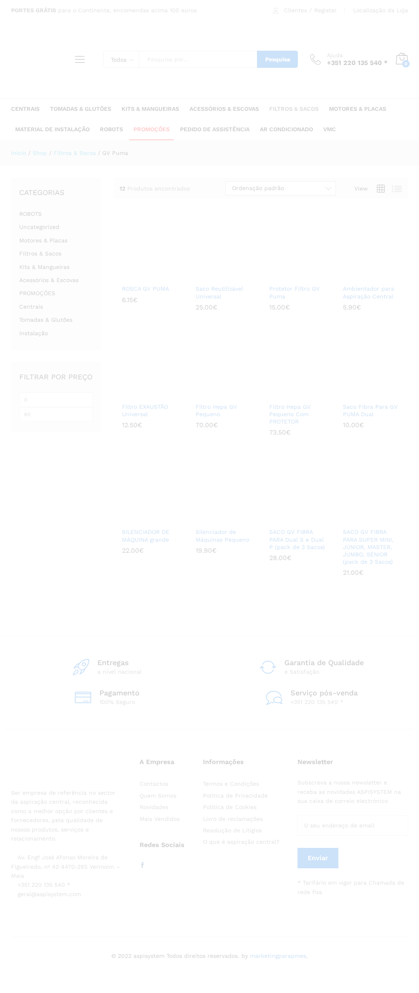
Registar (325, 10)
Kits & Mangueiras (44, 267)
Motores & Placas (43, 240)
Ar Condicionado (286, 129)
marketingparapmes (278, 956)
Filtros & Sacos (40, 253)
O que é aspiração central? (241, 841)
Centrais (31, 306)
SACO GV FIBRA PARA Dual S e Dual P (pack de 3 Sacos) (297, 539)
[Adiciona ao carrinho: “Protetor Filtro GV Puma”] (284, 275)
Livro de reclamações (233, 819)
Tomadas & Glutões (45, 319)
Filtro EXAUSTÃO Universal (145, 410)
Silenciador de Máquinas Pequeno (222, 535)
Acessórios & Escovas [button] (224, 109)
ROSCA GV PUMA (145, 288)
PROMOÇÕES (151, 129)
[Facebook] (142, 865)
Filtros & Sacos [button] (294, 109)
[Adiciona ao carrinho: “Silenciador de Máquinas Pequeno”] (211, 518)
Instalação (33, 333)
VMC (329, 129)
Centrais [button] (25, 109)
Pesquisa (277, 59)
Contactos (154, 783)
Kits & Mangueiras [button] (150, 109)
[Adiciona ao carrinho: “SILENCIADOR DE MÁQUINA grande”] (137, 518)
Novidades (154, 807)
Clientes (295, 10)
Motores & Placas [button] (357, 109)
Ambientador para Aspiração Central (368, 292)
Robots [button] (111, 129)
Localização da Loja (380, 10)
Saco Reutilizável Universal (219, 292)
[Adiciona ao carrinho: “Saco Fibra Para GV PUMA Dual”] (358, 393)
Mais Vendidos (160, 819)
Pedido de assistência (215, 129)
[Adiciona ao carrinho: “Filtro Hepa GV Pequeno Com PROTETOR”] (284, 393)
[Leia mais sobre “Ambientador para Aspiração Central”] (358, 275)
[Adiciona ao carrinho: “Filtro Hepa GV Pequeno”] (211, 393)
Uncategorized (39, 227)
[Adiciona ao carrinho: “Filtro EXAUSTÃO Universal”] (137, 393)
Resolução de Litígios (232, 830)
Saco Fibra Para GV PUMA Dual (370, 410)
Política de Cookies (230, 807)
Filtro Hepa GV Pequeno (216, 410)
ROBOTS (30, 214)
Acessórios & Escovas (49, 280)
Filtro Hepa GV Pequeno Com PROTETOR (290, 414)
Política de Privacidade (235, 795)
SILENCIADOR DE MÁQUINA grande (145, 535)
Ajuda (335, 55)
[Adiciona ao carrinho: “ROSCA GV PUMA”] (137, 275)
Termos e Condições (231, 783)
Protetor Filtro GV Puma (294, 292)
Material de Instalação (52, 129)
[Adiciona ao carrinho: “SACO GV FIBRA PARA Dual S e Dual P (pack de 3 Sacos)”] (284, 518)
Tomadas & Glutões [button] (80, 109)
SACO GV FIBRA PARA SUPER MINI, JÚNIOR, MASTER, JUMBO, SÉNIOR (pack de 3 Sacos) (368, 547)
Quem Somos (158, 795)
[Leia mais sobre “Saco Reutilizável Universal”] (211, 275)
